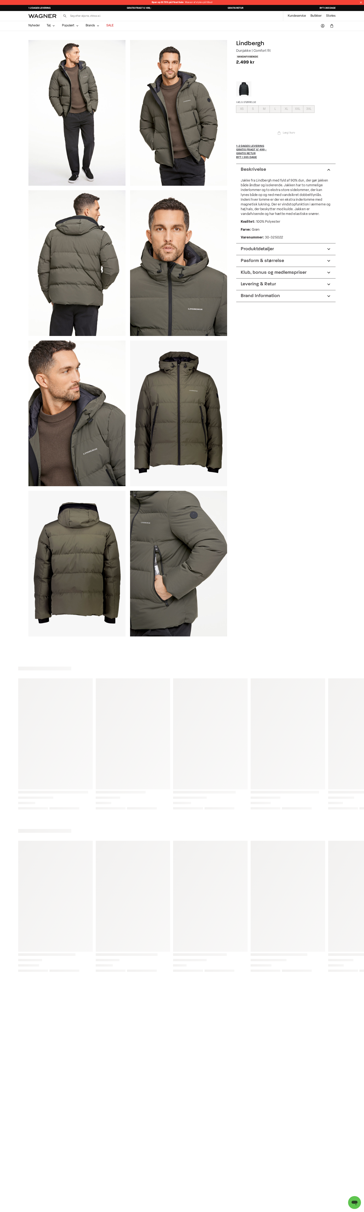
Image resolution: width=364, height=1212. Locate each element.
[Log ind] (322, 26)
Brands (90, 25)
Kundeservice (297, 15)
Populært (68, 25)
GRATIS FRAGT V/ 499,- (139, 8)
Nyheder (34, 25)
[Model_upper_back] (77, 263)
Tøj (49, 25)
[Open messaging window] (354, 1202)
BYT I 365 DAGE (328, 8)
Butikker (316, 15)
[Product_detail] (178, 563)
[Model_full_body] (77, 113)
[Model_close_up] (178, 263)
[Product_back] (77, 563)
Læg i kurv (289, 132)
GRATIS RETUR (235, 8)
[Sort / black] (243, 89)
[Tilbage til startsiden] (42, 16)
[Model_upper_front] (178, 113)
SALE (110, 25)
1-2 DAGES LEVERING (39, 8)
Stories (331, 15)
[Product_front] (178, 413)
